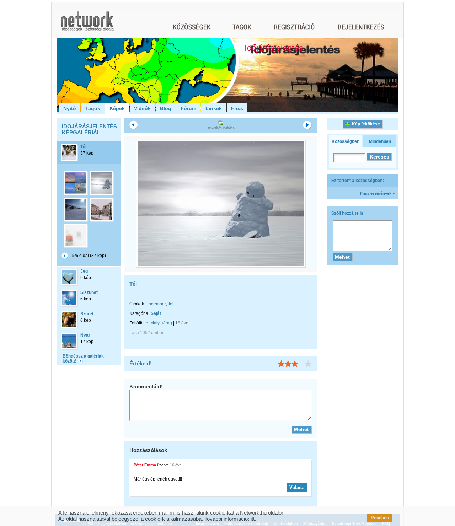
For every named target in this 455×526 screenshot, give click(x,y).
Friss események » (377, 193)
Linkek (213, 108)
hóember (157, 303)
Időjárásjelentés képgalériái (89, 129)
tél (171, 303)
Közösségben (345, 141)
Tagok (92, 108)
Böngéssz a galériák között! (83, 359)
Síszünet (89, 292)
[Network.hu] (87, 24)
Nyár (85, 335)
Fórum (188, 108)
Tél (83, 146)
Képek (117, 108)
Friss (237, 108)
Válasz (296, 487)
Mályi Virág (161, 323)
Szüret (86, 313)
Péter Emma (145, 465)
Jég (84, 271)
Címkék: (137, 303)
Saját (156, 313)
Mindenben (380, 141)
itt (253, 519)
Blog (165, 108)
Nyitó (69, 108)
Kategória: (139, 313)
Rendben (380, 517)
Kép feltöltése (366, 124)
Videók (142, 108)
